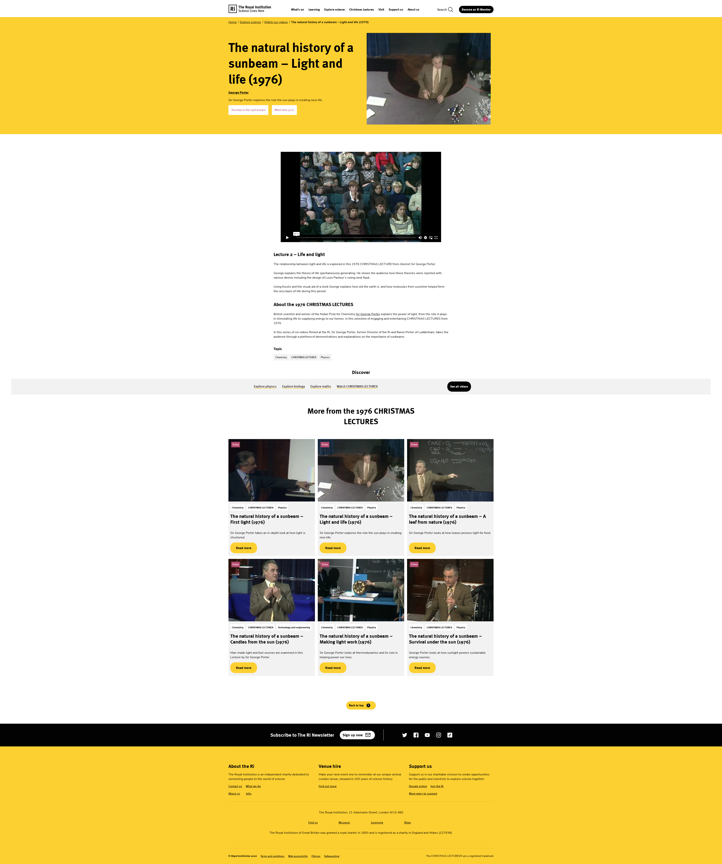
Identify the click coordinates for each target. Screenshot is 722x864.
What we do (253, 786)
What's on (297, 9)
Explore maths (320, 386)
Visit (381, 9)
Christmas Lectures (361, 9)
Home (232, 22)
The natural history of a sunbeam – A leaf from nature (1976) (447, 519)
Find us (313, 822)
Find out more (328, 786)
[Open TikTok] (450, 735)
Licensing (377, 822)
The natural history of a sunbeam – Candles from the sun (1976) (266, 639)
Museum (344, 822)
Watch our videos (276, 22)
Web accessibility (298, 856)
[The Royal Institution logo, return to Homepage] (253, 9)
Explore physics (265, 386)
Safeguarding (331, 856)
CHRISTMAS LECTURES (303, 357)
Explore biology (293, 386)
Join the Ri (437, 786)
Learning (314, 9)
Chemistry (281, 357)
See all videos (459, 386)
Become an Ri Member (476, 9)
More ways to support (423, 793)
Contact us (235, 786)
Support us (396, 9)
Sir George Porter (368, 314)
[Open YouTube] (427, 735)
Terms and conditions (272, 856)
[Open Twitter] (404, 735)
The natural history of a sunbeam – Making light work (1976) (356, 639)
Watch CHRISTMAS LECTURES (357, 386)
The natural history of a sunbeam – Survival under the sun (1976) (445, 639)
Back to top (356, 705)
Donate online (418, 786)
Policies (316, 856)
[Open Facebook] (416, 735)
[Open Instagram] (438, 735)
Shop (407, 822)
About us (413, 9)
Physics (325, 357)
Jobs (249, 793)
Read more (240, 548)
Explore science (334, 9)
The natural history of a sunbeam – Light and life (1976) (356, 519)
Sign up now (353, 735)
